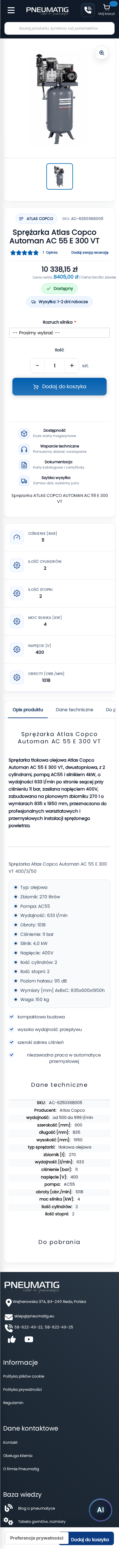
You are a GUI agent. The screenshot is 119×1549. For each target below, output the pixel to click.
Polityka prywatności (22, 1389)
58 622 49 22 (88, 10)
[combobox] (59, 28)
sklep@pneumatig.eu (34, 1316)
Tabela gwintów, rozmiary (42, 1521)
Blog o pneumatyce (36, 1508)
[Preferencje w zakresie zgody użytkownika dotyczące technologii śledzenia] (37, 1538)
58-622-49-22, (28, 1327)
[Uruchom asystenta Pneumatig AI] (100, 1510)
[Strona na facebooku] (11, 1341)
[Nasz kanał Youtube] (28, 1341)
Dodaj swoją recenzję (90, 252)
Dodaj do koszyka (89, 1539)
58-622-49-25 (59, 1327)
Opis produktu (28, 709)
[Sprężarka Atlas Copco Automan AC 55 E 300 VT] (59, 176)
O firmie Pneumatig (21, 1468)
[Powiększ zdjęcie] (102, 53)
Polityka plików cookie (23, 1376)
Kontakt (10, 1442)
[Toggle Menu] (8, 7)
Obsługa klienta (17, 1455)
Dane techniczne (74, 709)
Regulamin (13, 1402)
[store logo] (47, 10)
